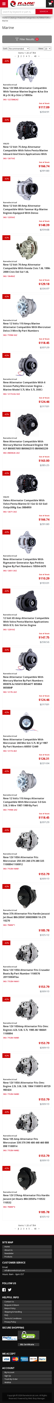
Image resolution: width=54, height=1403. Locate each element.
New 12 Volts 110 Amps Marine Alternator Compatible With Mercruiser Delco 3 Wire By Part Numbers (27, 327)
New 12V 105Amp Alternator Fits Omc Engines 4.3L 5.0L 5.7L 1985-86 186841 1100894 (25, 1030)
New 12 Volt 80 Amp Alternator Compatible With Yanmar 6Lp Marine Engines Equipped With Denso (25, 209)
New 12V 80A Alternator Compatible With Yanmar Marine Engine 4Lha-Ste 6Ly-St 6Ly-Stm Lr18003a (25, 91)
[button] (27, 12)
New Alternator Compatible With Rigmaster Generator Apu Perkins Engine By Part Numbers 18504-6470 (24, 563)
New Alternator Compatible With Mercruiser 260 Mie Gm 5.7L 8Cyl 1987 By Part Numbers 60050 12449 (25, 743)
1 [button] (18, 56)
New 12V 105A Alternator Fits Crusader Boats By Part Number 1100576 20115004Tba (26, 973)
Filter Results (29, 39)
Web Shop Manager (36, 1398)
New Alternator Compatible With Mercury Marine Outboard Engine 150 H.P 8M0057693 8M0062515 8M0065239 (25, 445)
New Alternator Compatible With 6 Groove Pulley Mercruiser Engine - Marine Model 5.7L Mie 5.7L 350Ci (24, 386)
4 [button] (26, 56)
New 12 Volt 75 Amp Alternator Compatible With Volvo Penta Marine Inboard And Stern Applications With (25, 150)
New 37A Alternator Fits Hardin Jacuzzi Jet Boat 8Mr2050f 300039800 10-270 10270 (26, 917)
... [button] (32, 56)
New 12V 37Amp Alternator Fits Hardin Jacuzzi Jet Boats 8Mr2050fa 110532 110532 (26, 1199)
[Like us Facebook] (4, 1289)
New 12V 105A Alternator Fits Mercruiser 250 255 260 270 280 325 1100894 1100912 (23, 861)
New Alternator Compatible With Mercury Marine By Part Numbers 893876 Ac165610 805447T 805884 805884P (23, 682)
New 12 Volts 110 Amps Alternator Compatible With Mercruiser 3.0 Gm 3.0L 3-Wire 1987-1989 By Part (24, 802)
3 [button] (23, 56)
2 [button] (21, 56)
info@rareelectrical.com (14, 1270)
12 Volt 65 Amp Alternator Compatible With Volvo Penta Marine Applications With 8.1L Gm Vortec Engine (26, 621)
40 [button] (35, 56)
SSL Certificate (27, 1344)
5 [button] (29, 56)
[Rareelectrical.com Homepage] (22, 3)
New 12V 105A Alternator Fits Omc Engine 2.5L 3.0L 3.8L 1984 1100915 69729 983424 (26, 1086)
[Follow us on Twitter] (10, 1289)
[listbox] (18, 48)
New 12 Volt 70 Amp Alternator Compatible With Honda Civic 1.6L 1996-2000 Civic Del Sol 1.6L (27, 268)
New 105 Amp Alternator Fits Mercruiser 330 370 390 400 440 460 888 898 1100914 (26, 1142)
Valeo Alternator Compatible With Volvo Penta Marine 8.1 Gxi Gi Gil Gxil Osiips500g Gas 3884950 (25, 504)
